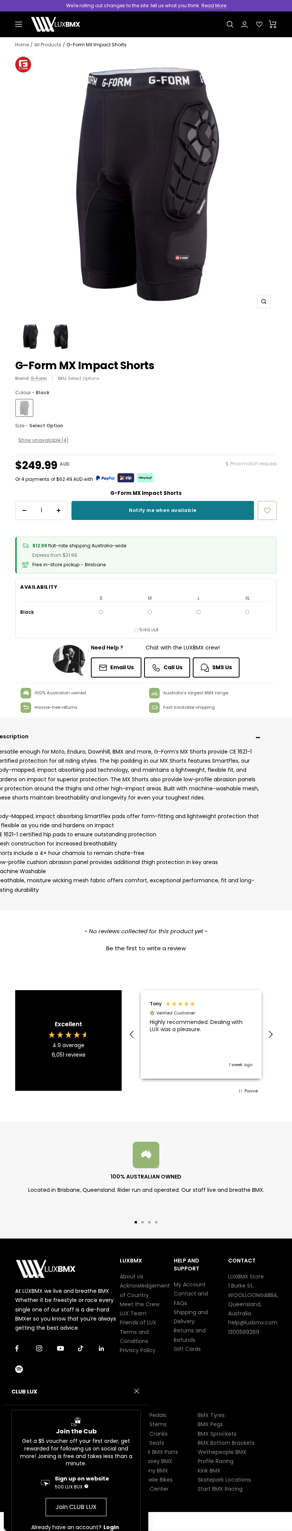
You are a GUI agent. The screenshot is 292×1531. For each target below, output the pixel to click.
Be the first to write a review (146, 948)
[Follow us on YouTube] (67, 1348)
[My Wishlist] (259, 24)
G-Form (38, 378)
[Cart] (273, 24)
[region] (201, 1034)
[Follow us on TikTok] (88, 1348)
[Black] (24, 408)
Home (22, 44)
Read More (214, 5)
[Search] (230, 24)
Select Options (84, 378)
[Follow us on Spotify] (25, 1369)
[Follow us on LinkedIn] (109, 1348)
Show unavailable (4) (43, 440)
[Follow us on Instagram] (46, 1348)
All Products (47, 44)
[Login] (244, 24)
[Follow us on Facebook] (25, 1348)
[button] (146, 947)
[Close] (136, 1391)
